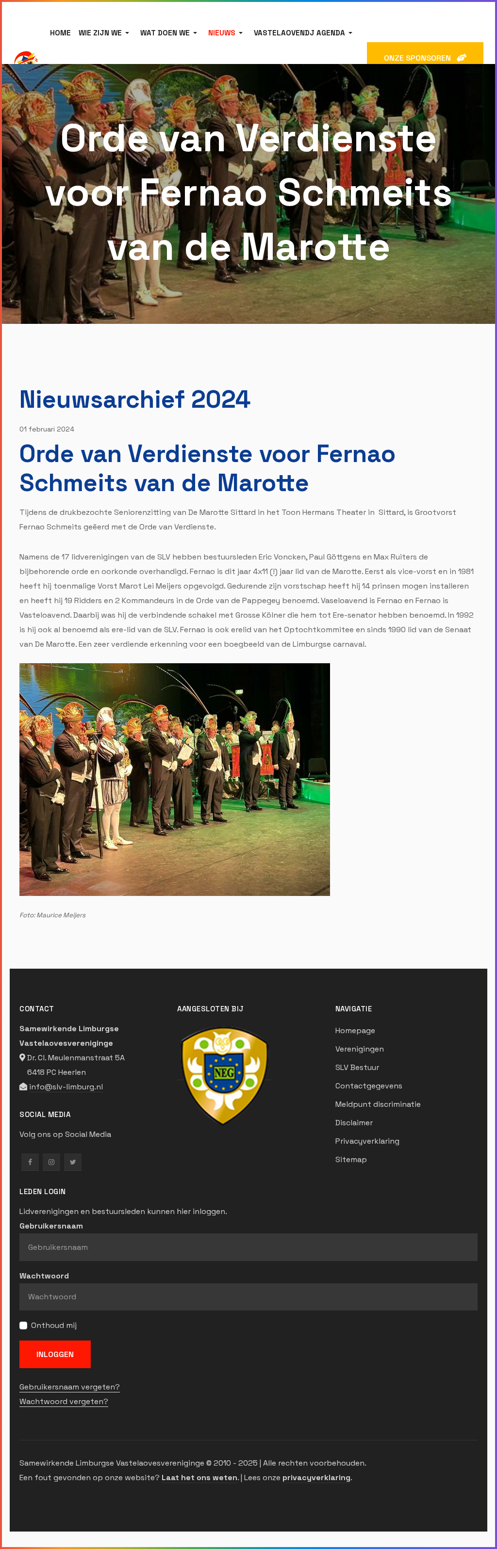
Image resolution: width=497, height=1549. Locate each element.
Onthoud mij (54, 1325)
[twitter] (73, 1162)
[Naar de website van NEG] (224, 1075)
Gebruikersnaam (51, 1226)
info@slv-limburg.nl (66, 1087)
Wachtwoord (44, 1276)
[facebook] (30, 1162)
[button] (105, 33)
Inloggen (55, 1354)
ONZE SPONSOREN (420, 58)
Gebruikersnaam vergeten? (69, 1387)
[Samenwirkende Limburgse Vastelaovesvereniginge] (26, 63)
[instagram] (51, 1162)
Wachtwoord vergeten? (63, 1401)
